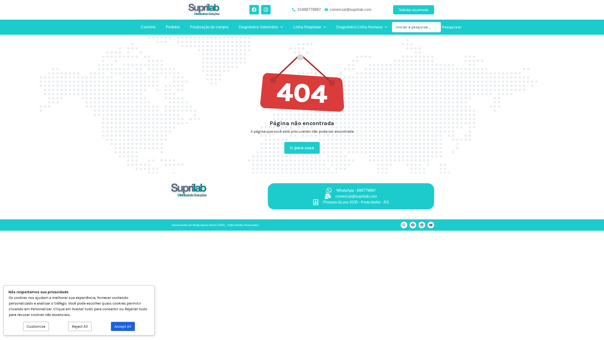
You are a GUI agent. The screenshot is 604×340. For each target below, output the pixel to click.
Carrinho (148, 27)
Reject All (80, 326)
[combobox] (416, 27)
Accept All (122, 326)
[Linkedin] (422, 225)
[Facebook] (413, 225)
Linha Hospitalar (307, 27)
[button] (413, 9)
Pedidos (173, 27)
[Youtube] (431, 225)
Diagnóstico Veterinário (258, 27)
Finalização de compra (209, 27)
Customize (36, 326)
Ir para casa (302, 147)
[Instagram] (404, 225)
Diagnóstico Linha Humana (359, 27)
